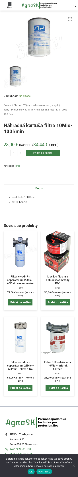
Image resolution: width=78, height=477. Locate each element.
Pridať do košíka (42, 152)
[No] (73, 465)
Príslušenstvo (18, 109)
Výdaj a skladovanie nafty (38, 105)
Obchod (18, 105)
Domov (7, 105)
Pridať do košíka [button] (20, 302)
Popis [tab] (39, 188)
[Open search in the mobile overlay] (74, 5)
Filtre (30, 109)
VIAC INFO (44, 471)
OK (31, 471)
